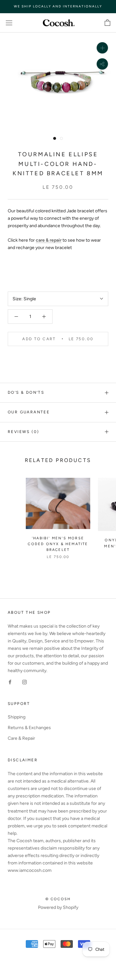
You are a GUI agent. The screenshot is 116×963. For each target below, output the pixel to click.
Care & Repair (21, 738)
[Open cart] (107, 23)
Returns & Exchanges (29, 727)
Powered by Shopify (58, 907)
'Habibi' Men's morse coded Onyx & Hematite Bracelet (58, 544)
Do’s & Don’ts (26, 392)
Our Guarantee (29, 412)
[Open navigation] (9, 22)
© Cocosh (58, 899)
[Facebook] (10, 681)
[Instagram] (24, 681)
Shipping (16, 717)
